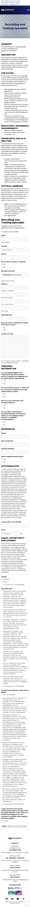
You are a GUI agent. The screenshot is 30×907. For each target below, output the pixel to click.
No (4, 267)
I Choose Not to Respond (13, 584)
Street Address (7, 291)
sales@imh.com (14, 4)
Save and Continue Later (18, 826)
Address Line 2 (7, 297)
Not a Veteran (9, 694)
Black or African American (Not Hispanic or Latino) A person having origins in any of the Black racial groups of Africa (15, 613)
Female (6, 579)
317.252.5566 (4, 4)
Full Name (5, 242)
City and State (7, 304)
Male (5, 582)
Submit (4, 826)
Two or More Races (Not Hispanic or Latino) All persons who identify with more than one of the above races (15, 680)
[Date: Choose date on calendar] (21, 533)
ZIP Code (4, 311)
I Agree (5, 821)
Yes (4, 264)
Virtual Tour (15, 856)
